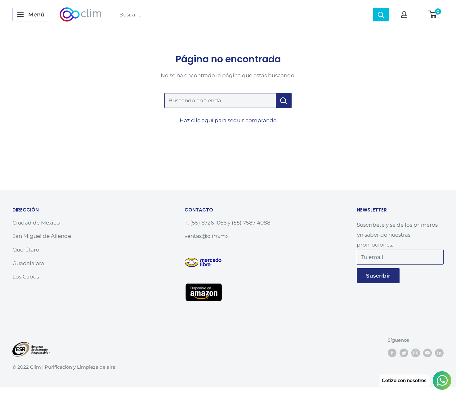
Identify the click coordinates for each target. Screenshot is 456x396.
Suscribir (378, 276)
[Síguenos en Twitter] (404, 352)
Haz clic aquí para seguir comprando (228, 120)
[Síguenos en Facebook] (392, 352)
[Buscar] (381, 14)
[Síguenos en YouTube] (427, 352)
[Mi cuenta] (404, 14)
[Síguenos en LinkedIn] (439, 352)
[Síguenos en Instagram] (415, 352)
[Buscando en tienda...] (284, 100)
